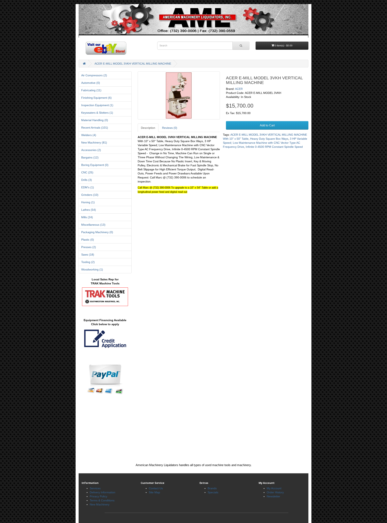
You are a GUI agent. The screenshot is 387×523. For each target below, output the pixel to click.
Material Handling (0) (94, 120)
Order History (275, 492)
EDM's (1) (87, 187)
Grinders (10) (89, 194)
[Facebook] (102, 47)
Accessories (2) (91, 150)
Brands (212, 488)
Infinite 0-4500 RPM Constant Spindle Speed (274, 146)
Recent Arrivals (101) (94, 127)
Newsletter (273, 496)
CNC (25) (87, 172)
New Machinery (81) (94, 142)
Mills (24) (87, 217)
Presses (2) (88, 247)
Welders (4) (88, 135)
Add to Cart (267, 125)
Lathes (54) (88, 209)
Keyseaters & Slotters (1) (97, 112)
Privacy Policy (98, 496)
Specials (213, 492)
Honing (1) (88, 202)
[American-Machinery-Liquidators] (193, 20)
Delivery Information (102, 492)
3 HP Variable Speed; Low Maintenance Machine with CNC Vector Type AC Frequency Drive (265, 142)
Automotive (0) (90, 82)
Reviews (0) (169, 127)
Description (148, 127)
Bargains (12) (90, 157)
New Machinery (99, 504)
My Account (274, 488)
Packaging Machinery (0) (97, 232)
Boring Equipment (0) (94, 165)
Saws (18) (87, 254)
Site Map (154, 492)
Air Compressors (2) (94, 75)
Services (95, 488)
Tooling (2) (88, 262)
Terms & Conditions (102, 500)
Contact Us (156, 488)
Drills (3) (86, 179)
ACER (239, 88)
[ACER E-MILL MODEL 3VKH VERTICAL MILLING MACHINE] (179, 95)
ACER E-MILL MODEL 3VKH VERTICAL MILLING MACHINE (133, 63)
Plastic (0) (87, 239)
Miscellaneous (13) (93, 224)
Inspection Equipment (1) (97, 105)
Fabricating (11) (91, 90)
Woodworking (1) (92, 269)
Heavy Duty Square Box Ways (269, 138)
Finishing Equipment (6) (96, 97)
